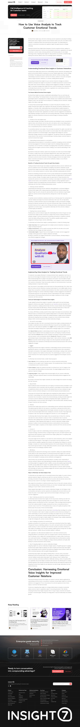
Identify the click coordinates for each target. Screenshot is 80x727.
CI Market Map (53, 701)
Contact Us (64, 695)
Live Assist (10, 695)
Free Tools (53, 698)
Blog (52, 691)
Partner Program (65, 696)
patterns (58, 50)
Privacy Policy (64, 703)
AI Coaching (10, 693)
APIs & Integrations (11, 703)
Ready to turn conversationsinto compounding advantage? (16, 66)
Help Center (53, 695)
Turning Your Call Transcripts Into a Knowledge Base (17, 621)
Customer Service (22, 692)
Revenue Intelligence (11, 698)
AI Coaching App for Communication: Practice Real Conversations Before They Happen (16, 63)
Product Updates (54, 696)
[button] (13, 15)
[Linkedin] (10, 686)
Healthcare (31, 693)
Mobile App (10, 704)
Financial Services (32, 691)
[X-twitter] (8, 686)
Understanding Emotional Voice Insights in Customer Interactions (16, 57)
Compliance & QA (22, 700)
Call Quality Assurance (44, 691)
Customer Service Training (45, 695)
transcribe (55, 304)
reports (69, 461)
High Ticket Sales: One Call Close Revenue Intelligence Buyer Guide (16, 64)
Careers (63, 693)
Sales (20, 694)
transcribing (55, 510)
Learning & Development (23, 699)
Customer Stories (54, 693)
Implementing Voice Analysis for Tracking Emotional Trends (16, 59)
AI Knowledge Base (11, 696)
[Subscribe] (21, 48)
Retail (30, 696)
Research (20, 702)
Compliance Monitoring (44, 701)
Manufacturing (32, 695)
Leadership (21, 697)
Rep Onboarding (43, 696)
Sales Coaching (43, 693)
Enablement (21, 695)
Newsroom (64, 698)
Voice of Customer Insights (45, 698)
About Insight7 (64, 691)
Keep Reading (12, 60)
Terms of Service (65, 701)
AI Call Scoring (10, 691)
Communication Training (44, 703)
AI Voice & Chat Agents (12, 701)
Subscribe (70, 683)
